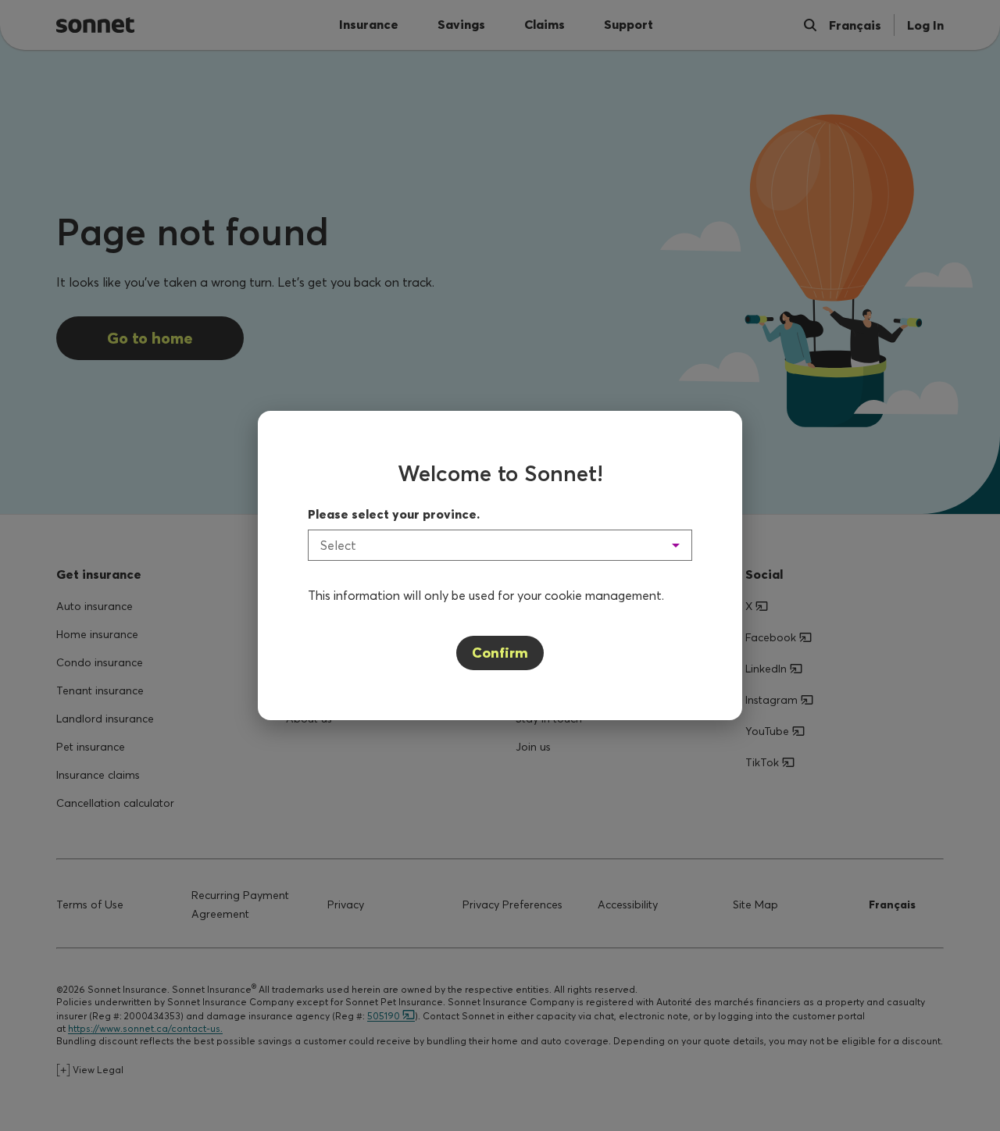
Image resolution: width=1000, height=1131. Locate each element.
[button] (500, 545)
